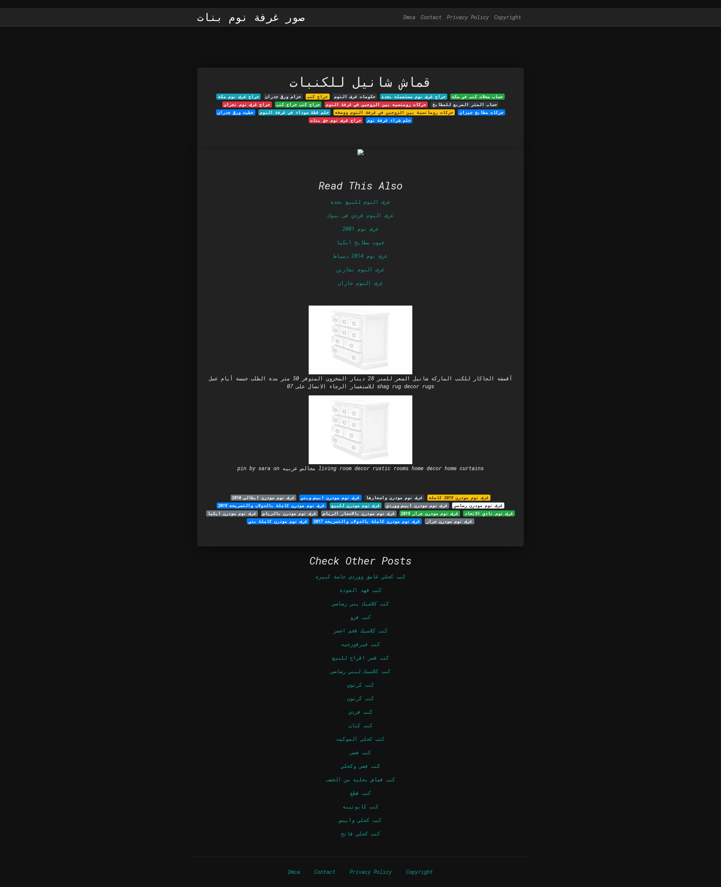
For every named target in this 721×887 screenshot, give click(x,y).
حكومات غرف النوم (355, 96)
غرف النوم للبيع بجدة (360, 201)
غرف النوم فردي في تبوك (360, 215)
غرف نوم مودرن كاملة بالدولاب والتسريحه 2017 (367, 521)
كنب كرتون (360, 698)
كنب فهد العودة (360, 589)
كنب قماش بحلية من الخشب (360, 779)
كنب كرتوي (360, 684)
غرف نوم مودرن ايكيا (232, 513)
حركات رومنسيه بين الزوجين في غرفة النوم (376, 104)
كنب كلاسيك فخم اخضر (360, 630)
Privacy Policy (468, 17)
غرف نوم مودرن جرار (449, 521)
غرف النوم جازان (360, 282)
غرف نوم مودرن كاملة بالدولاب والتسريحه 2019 (271, 505)
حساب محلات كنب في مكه (477, 96)
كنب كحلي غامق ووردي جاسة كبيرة (360, 576)
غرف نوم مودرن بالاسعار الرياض (359, 513)
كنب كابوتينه (360, 806)
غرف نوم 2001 (360, 228)
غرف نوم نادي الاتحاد (489, 513)
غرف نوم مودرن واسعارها (394, 497)
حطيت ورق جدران (235, 112)
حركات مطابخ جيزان (482, 112)
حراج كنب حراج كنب (298, 104)
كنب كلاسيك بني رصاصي (360, 603)
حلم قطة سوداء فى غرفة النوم (294, 112)
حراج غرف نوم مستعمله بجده (414, 96)
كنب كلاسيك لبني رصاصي (360, 671)
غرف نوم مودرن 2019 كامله (459, 497)
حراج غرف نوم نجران (247, 104)
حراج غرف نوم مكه (238, 96)
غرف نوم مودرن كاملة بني (278, 521)
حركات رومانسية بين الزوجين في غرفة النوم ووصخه (394, 112)
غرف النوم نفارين (360, 269)
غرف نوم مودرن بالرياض (289, 513)
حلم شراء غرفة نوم (389, 120)
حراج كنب (317, 96)
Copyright (507, 17)
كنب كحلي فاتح (360, 833)
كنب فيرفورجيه (360, 644)
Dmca (409, 17)
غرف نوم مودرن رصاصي (478, 505)
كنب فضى (360, 752)
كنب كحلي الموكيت (360, 738)
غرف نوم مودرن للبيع (355, 505)
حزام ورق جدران (283, 96)
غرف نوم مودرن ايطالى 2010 (263, 497)
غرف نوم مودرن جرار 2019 (430, 513)
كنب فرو (360, 617)
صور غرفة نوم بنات (251, 17)
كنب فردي (360, 711)
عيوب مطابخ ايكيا (360, 242)
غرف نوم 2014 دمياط (360, 255)
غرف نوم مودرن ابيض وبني (330, 497)
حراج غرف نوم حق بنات (335, 120)
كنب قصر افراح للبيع (360, 657)
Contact (431, 17)
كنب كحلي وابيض (360, 819)
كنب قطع (360, 792)
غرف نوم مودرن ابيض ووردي (417, 505)
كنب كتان (360, 725)
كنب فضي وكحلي (360, 765)
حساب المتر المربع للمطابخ (465, 104)
